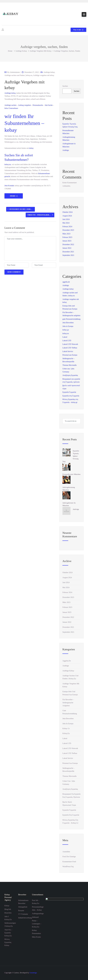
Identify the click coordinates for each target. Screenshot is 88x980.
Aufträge (7, 93)
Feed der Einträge (69, 857)
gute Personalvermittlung (71, 319)
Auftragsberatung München (68, 489)
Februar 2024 (67, 226)
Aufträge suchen (10, 105)
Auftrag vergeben (24, 105)
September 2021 (68, 255)
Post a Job (77, 30)
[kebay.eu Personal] (10, 14)
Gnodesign (33, 973)
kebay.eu (7, 164)
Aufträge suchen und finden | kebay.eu (18, 75)
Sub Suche (48, 105)
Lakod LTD (66, 340)
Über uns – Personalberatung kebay (41, 215)
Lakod (64, 337)
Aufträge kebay (21, 51)
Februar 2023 (67, 237)
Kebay (6, 906)
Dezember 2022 (68, 244)
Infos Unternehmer (11, 108)
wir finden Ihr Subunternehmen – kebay (24, 123)
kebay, (13, 93)
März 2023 (66, 234)
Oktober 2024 (67, 212)
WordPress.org (68, 866)
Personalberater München (71, 474)
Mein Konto (36, 937)
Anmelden (66, 852)
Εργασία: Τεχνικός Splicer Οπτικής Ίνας (70, 456)
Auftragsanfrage (38, 913)
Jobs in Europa (67, 326)
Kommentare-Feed (69, 862)
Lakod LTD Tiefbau (69, 348)
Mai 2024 (65, 223)
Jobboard (35, 917)
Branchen (7, 913)
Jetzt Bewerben (68, 323)
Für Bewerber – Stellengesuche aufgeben (68, 703)
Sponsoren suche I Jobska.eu (22, 209)
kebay (31, 148)
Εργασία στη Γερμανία (70, 396)
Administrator (15, 72)
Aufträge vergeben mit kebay (41, 51)
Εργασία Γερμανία (69, 392)
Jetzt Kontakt (9, 186)
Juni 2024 (66, 219)
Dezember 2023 (68, 230)
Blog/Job (7, 909)
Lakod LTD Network (70, 344)
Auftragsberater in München (69, 504)
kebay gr (65, 330)
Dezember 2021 (68, 252)
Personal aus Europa (69, 355)
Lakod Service (67, 351)
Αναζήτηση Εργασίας (70, 375)
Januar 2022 (66, 248)
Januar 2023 (66, 241)
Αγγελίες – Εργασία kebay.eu (8, 933)
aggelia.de (66, 282)
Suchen (65, 86)
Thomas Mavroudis (69, 365)
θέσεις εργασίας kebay (7, 942)
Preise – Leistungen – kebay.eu (36, 924)
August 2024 (67, 216)
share (12, 196)
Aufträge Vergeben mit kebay (24, 84)
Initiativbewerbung (25, 918)
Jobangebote (22, 907)
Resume (21, 910)
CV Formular (23, 914)
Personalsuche (38, 105)
